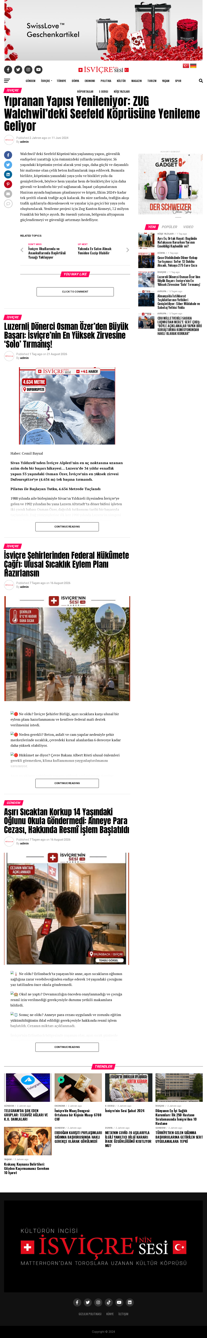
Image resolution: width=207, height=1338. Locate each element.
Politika (106, 81)
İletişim (123, 1314)
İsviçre (45, 81)
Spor (178, 81)
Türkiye (61, 81)
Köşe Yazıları (122, 91)
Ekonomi (90, 81)
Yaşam (165, 81)
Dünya (75, 81)
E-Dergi (103, 91)
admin (24, 141)
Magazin (136, 81)
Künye (110, 1314)
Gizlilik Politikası (90, 1314)
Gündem (30, 81)
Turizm (151, 81)
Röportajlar (85, 91)
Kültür (121, 81)
